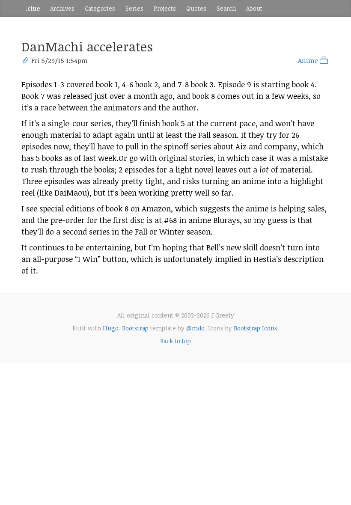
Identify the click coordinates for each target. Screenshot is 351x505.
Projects (165, 8)
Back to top (175, 341)
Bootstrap (135, 328)
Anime (309, 60)
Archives (62, 8)
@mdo (195, 328)
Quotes (196, 8)
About (254, 8)
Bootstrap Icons (255, 328)
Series (134, 8)
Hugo (111, 328)
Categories (100, 8)
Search (226, 8)
